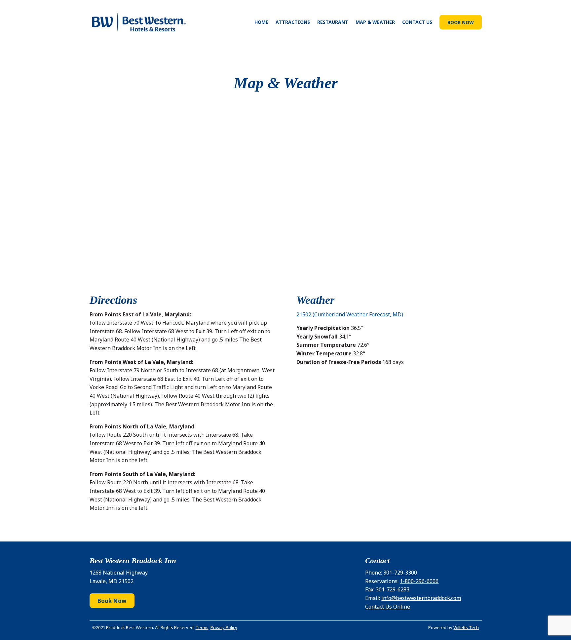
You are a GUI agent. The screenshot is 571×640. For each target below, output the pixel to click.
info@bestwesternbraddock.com (421, 598)
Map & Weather (375, 22)
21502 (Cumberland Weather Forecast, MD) (349, 314)
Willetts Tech (466, 627)
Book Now (460, 22)
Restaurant (332, 22)
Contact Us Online (387, 606)
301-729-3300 (400, 572)
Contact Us (417, 22)
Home (261, 22)
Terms (202, 627)
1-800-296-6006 (419, 581)
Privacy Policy (223, 627)
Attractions (293, 22)
